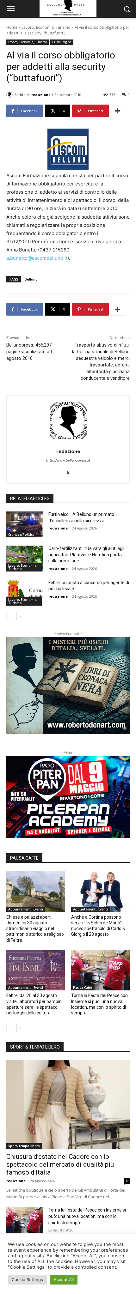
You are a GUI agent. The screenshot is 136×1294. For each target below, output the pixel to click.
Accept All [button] (64, 1279)
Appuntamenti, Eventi (25, 909)
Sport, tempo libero (24, 1146)
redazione (41, 94)
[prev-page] (10, 616)
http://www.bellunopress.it (68, 460)
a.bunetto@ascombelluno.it (36, 258)
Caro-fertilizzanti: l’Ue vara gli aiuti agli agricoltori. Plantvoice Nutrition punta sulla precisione (86, 554)
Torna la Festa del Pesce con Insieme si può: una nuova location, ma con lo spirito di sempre (99, 1004)
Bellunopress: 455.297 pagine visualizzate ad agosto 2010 (29, 351)
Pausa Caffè (82, 987)
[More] (117, 111)
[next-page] (20, 616)
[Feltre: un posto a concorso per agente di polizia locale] (24, 593)
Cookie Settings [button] (27, 1279)
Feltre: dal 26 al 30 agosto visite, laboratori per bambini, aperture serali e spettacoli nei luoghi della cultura (35, 1004)
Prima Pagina (61, 42)
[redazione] (10, 95)
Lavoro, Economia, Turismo (46, 27)
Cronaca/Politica (21, 534)
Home (11, 27)
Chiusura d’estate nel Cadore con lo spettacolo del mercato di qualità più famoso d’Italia (60, 1164)
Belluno (31, 279)
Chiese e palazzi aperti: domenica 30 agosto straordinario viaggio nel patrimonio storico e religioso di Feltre (35, 929)
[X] (68, 471)
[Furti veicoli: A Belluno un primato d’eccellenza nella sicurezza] (24, 524)
